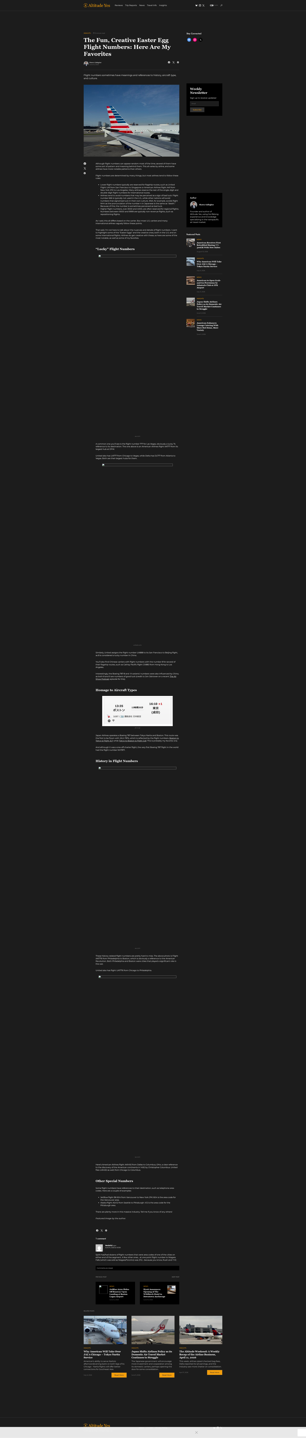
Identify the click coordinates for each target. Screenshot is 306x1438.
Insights (87, 33)
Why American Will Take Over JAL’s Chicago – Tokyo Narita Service (209, 263)
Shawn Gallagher (95, 62)
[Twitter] (203, 5)
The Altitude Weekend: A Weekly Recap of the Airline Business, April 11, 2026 (199, 1354)
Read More (119, 1375)
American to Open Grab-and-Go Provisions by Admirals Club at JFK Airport (209, 284)
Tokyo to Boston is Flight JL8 (132, 741)
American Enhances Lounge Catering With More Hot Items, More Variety (207, 326)
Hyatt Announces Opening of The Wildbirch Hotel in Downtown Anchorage (154, 1293)
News (111, 1286)
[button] (213, 5)
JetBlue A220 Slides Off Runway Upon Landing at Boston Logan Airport (119, 1293)
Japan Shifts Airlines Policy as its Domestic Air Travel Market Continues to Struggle (209, 305)
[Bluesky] (196, 5)
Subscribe (197, 110)
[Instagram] (200, 5)
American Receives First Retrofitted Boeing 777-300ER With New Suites (209, 245)
